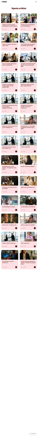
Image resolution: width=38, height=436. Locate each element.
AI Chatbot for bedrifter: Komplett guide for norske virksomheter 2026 (28, 65)
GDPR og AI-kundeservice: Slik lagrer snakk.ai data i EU (27, 85)
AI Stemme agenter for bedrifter (28, 225)
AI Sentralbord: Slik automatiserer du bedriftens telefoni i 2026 (28, 45)
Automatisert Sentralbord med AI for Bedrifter (9, 188)
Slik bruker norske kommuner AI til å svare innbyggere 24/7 (9, 127)
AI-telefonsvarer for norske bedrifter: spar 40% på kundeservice (27, 107)
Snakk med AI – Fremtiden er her (9, 225)
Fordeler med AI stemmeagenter (28, 166)
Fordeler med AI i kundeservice (8, 243)
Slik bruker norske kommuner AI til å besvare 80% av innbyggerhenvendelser (9, 107)
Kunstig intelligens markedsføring (28, 206)
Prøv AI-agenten (33, 433)
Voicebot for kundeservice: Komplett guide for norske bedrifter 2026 (8, 86)
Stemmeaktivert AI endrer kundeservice (8, 262)
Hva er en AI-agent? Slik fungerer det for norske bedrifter (9, 64)
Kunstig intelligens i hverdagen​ (8, 206)
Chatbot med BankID (25, 147)
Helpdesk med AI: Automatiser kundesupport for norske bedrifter (9, 25)
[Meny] (36, 2)
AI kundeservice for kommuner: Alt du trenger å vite (9, 147)
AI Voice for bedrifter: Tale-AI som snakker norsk (9, 45)
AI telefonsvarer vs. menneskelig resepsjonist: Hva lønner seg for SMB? (28, 127)
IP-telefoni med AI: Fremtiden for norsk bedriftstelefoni (28, 25)
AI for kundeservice (25, 243)
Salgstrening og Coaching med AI (28, 187)
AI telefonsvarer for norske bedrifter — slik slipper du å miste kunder (9, 168)
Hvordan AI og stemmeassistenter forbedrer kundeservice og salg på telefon (28, 263)
